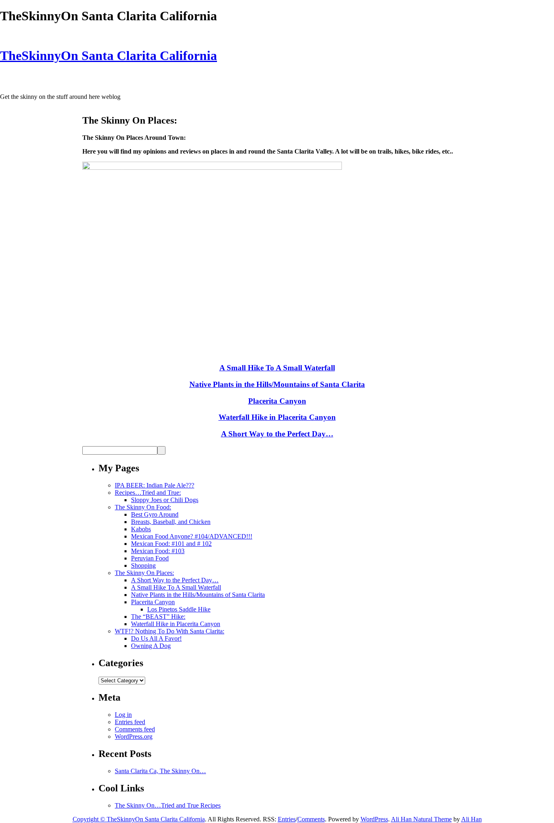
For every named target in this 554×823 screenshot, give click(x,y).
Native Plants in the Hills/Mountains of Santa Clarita (277, 384)
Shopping (143, 565)
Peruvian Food (150, 558)
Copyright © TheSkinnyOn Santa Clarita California (139, 819)
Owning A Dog (151, 645)
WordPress (374, 819)
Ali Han (471, 819)
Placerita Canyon (277, 401)
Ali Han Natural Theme (421, 819)
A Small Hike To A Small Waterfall (277, 367)
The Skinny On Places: (144, 572)
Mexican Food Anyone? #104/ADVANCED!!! (191, 536)
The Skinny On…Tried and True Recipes (168, 805)
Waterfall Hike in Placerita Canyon (277, 417)
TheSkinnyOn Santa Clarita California (108, 55)
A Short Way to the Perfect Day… (277, 434)
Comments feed (135, 729)
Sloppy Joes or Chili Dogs (164, 499)
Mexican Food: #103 (158, 550)
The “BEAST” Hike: (158, 616)
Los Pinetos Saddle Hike (178, 609)
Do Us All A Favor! (156, 638)
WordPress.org (133, 736)
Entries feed (130, 721)
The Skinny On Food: (143, 507)
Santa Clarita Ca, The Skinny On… (160, 770)
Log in (123, 714)
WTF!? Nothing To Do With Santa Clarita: (169, 631)
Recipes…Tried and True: (148, 492)
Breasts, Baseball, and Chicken (170, 521)
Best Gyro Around (154, 514)
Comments (311, 819)
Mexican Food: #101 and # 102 (171, 543)
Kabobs (141, 529)
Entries (287, 819)
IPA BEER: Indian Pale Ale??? (154, 485)
